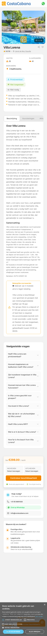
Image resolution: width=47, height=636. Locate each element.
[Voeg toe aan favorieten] (42, 47)
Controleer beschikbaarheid (23, 478)
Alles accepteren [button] (13, 632)
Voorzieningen (28, 118)
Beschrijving (12, 118)
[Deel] (38, 47)
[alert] (23, 619)
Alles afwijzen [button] (34, 632)
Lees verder (39, 616)
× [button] (44, 605)
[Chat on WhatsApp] (43, 4)
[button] (3, 620)
